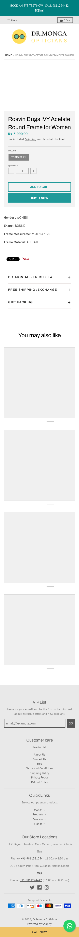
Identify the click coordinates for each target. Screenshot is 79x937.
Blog (39, 763)
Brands (38, 824)
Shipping (30, 139)
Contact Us (39, 759)
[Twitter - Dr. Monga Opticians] (32, 887)
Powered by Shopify (39, 924)
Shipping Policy (39, 773)
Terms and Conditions (39, 768)
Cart (67, 20)
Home (8, 55)
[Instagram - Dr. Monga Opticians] (46, 887)
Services (38, 819)
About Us (39, 754)
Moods (38, 810)
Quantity (13, 165)
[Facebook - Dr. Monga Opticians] (39, 887)
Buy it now (39, 198)
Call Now (39, 932)
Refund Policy (39, 782)
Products (38, 814)
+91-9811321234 (32, 858)
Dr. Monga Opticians (44, 919)
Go (71, 723)
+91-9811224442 (31, 880)
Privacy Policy (39, 777)
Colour (12, 150)
